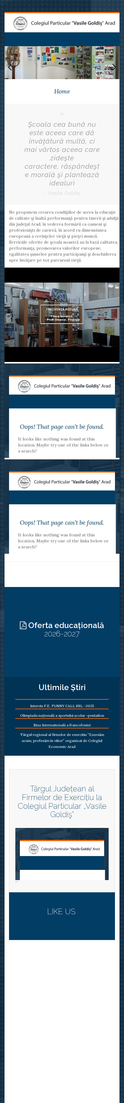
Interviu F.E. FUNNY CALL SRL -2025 (62, 706)
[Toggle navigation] (11, 37)
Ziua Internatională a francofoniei (62, 725)
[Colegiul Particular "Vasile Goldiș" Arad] (64, 23)
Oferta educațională (65, 630)
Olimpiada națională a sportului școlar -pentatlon (62, 715)
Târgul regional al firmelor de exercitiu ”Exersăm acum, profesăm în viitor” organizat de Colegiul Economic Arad (62, 740)
